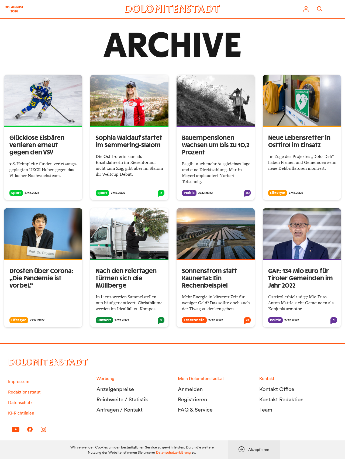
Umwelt (104, 320)
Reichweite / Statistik (122, 399)
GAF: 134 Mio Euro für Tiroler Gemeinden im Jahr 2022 (300, 278)
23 (247, 320)
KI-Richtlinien (21, 413)
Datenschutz (20, 402)
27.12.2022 (32, 193)
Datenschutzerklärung (173, 452)
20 (248, 193)
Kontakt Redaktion (281, 399)
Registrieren (192, 399)
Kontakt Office (276, 389)
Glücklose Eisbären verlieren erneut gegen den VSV (36, 145)
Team (265, 409)
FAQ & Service (195, 409)
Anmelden (190, 389)
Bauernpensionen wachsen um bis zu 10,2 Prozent (215, 145)
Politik (189, 193)
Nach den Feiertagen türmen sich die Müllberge (126, 278)
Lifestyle (277, 193)
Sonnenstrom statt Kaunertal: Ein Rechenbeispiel (209, 278)
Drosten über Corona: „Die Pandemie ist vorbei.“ (41, 278)
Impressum (18, 381)
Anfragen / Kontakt (119, 409)
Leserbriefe (194, 320)
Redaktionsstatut (24, 392)
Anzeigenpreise (115, 389)
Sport (16, 193)
